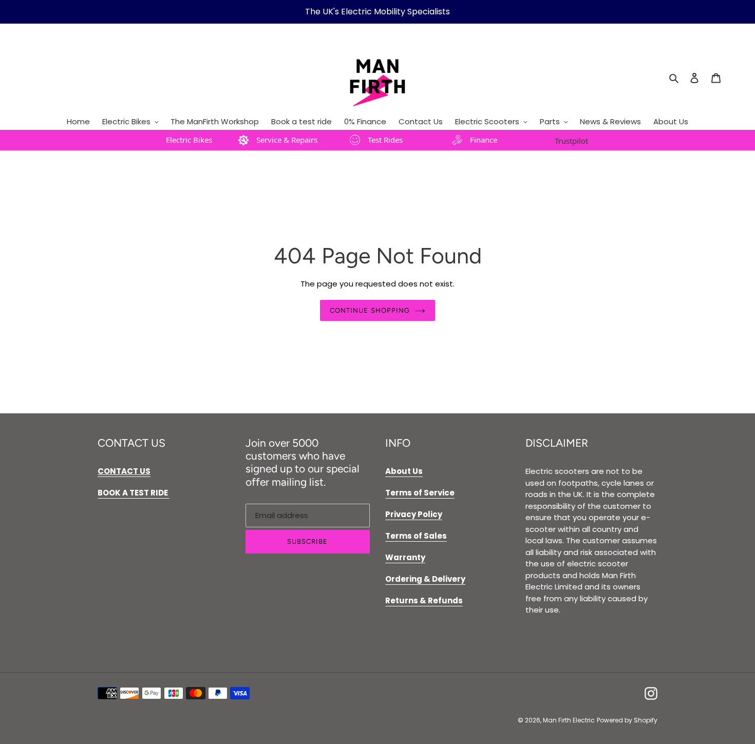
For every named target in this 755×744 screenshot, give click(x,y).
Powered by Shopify (627, 720)
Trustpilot (571, 141)
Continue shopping (370, 310)
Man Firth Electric (569, 720)
